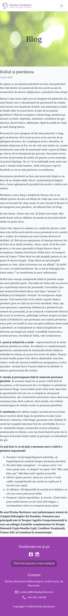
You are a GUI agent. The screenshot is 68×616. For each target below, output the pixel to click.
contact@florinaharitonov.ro (36, 592)
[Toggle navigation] (61, 6)
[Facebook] (31, 554)
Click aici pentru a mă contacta (34, 563)
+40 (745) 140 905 (36, 597)
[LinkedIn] (37, 554)
